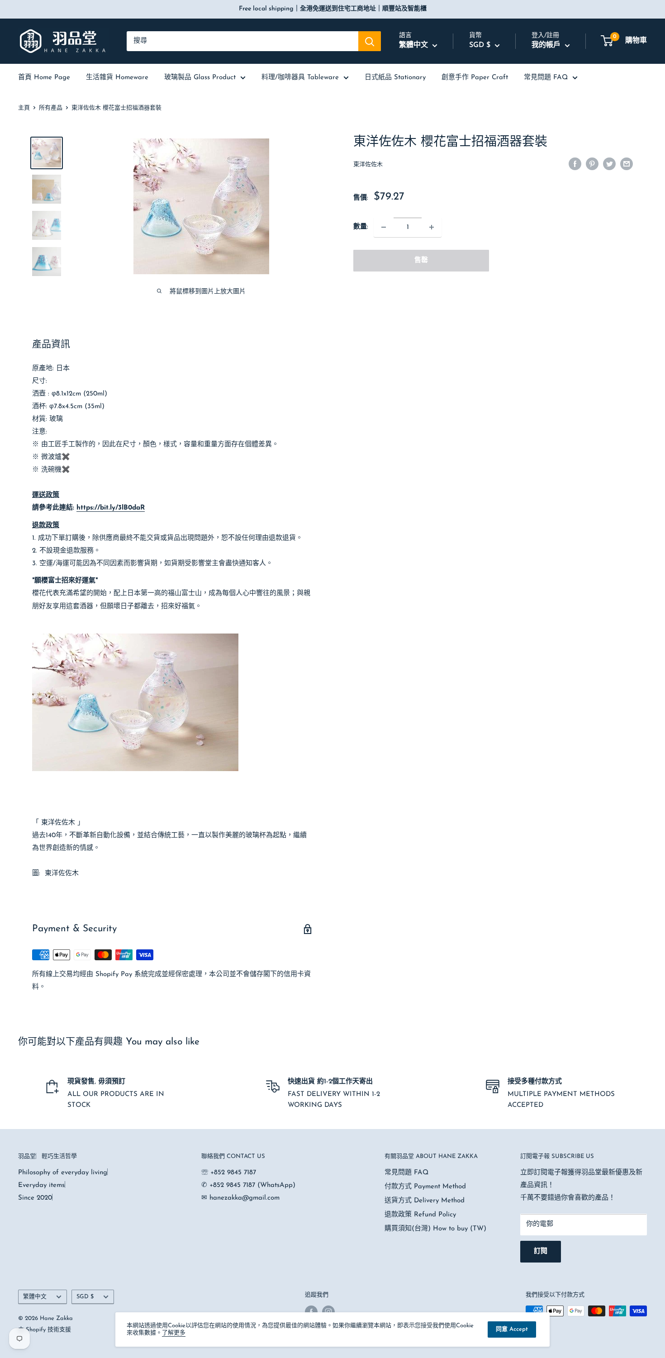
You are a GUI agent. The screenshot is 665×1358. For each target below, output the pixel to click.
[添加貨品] (431, 227)
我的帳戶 (547, 45)
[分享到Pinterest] (592, 163)
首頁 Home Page (44, 77)
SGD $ (85, 1297)
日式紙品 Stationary (395, 77)
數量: (360, 227)
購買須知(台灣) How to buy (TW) (435, 1228)
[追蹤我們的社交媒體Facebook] (311, 1312)
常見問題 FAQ (546, 77)
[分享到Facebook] (575, 163)
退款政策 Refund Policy (420, 1214)
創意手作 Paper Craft (475, 77)
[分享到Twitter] (609, 163)
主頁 (24, 108)
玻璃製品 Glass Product (200, 77)
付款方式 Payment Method (425, 1186)
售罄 (421, 260)
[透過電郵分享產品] (626, 163)
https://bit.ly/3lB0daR (110, 508)
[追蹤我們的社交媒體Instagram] (328, 1312)
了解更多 (173, 1333)
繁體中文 (35, 1297)
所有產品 (50, 108)
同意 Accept (512, 1329)
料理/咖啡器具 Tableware (300, 77)
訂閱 (540, 1251)
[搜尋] (369, 41)
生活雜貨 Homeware (117, 77)
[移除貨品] (383, 227)
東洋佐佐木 (368, 164)
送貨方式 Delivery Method (425, 1200)
